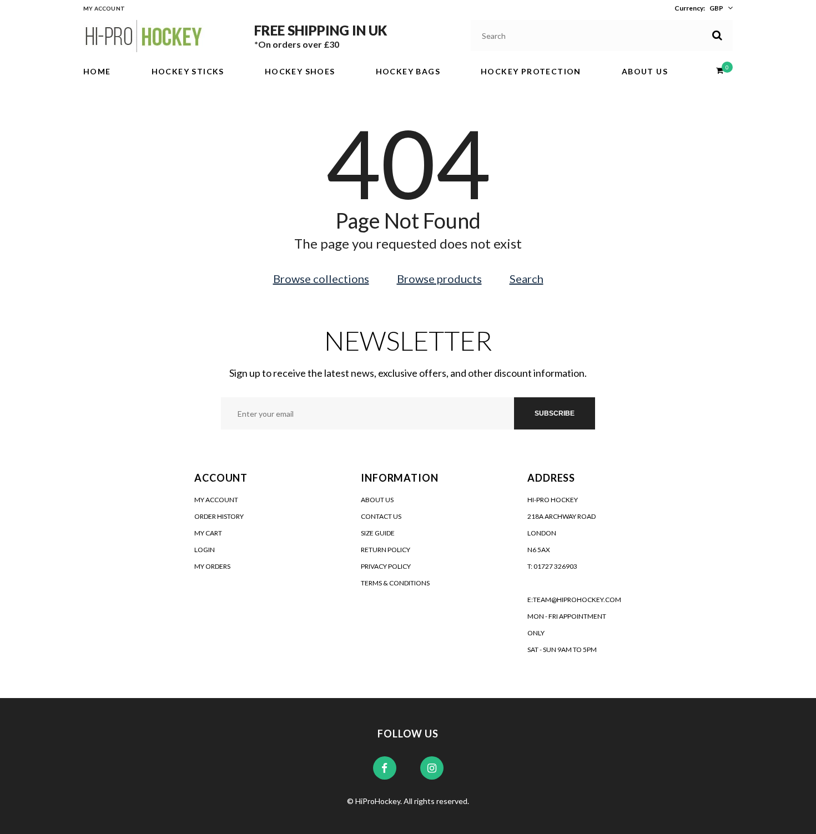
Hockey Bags (408, 71)
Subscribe (555, 413)
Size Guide (378, 533)
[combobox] (602, 35)
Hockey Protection (531, 71)
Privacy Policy (386, 566)
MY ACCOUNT (216, 500)
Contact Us (381, 516)
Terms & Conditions (395, 583)
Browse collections (321, 278)
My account (104, 8)
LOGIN (204, 549)
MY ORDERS (212, 566)
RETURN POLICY (385, 549)
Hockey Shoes (300, 71)
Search (526, 278)
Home (97, 71)
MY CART (208, 533)
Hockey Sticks (188, 71)
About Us (645, 71)
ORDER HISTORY (219, 516)
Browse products (439, 278)
